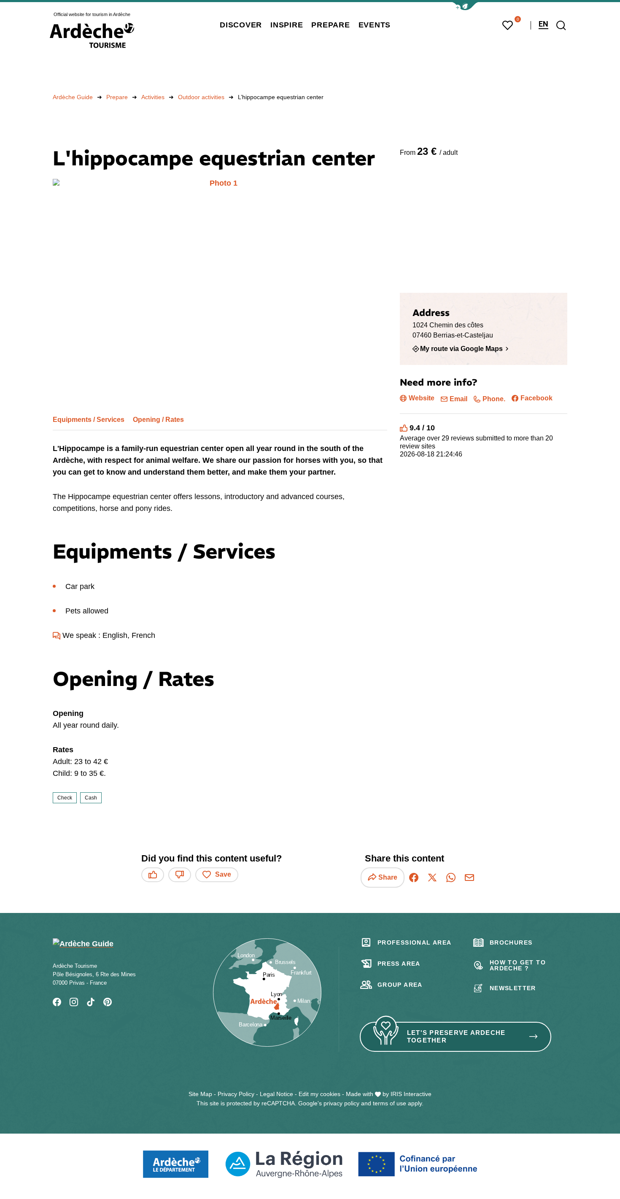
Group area (400, 984)
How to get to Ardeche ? (518, 965)
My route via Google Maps (461, 348)
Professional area (414, 942)
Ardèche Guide (73, 97)
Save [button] (223, 874)
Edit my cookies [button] (319, 1094)
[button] (465, 6)
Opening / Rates (158, 419)
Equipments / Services (88, 419)
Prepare (117, 97)
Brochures (511, 942)
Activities (152, 97)
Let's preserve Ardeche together (456, 1036)
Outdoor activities (201, 97)
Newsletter (513, 988)
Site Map (200, 1094)
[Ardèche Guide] (92, 35)
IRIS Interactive (411, 1094)
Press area (399, 963)
